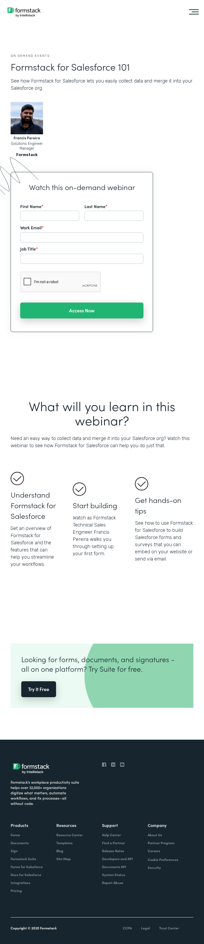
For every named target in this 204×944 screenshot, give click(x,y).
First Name (32, 206)
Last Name (96, 206)
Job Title (29, 249)
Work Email (32, 227)
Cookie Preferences (163, 859)
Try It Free (38, 689)
